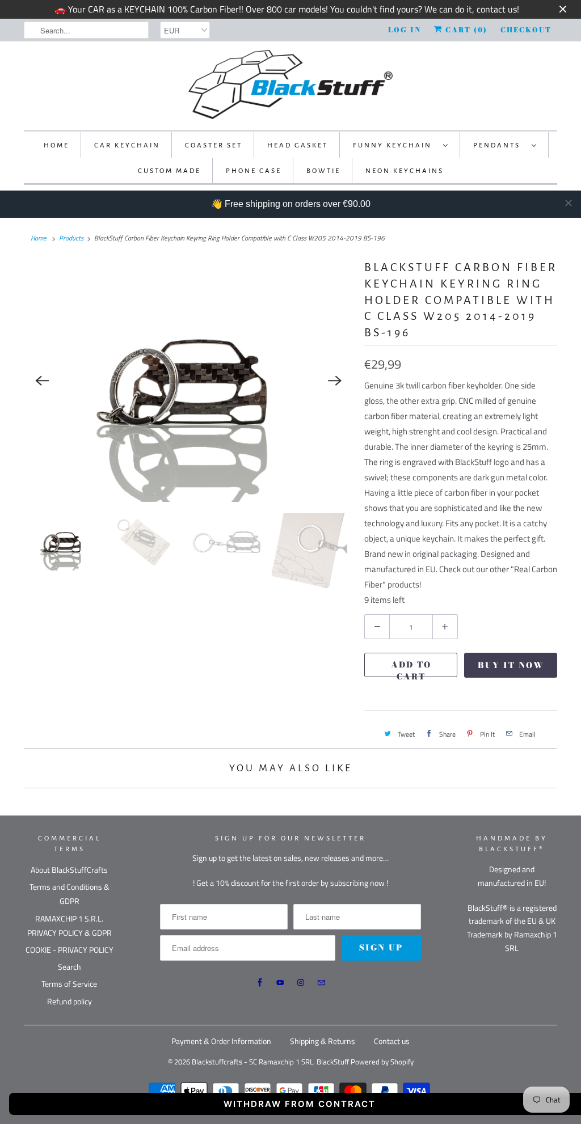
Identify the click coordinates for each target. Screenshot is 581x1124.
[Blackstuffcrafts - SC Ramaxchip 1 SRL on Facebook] (259, 982)
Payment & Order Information (221, 1041)
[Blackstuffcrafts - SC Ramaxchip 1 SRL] (290, 84)
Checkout (525, 29)
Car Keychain (127, 145)
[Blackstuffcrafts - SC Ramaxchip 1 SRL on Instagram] (300, 982)
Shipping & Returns (322, 1041)
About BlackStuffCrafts (69, 870)
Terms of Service (69, 984)
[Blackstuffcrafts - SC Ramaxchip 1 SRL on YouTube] (280, 982)
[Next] (334, 380)
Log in (404, 29)
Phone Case (253, 171)
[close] (568, 203)
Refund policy (69, 1001)
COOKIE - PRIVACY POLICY (69, 950)
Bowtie (323, 171)
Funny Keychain (395, 145)
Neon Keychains (404, 171)
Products (71, 238)
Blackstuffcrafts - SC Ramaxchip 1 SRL (252, 1061)
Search (69, 967)
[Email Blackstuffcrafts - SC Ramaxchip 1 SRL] (321, 982)
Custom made (169, 171)
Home (56, 145)
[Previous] (42, 380)
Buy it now (511, 665)
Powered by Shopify (382, 1061)
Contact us (392, 1041)
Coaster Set (213, 145)
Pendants (499, 145)
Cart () (465, 29)
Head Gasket (297, 145)
